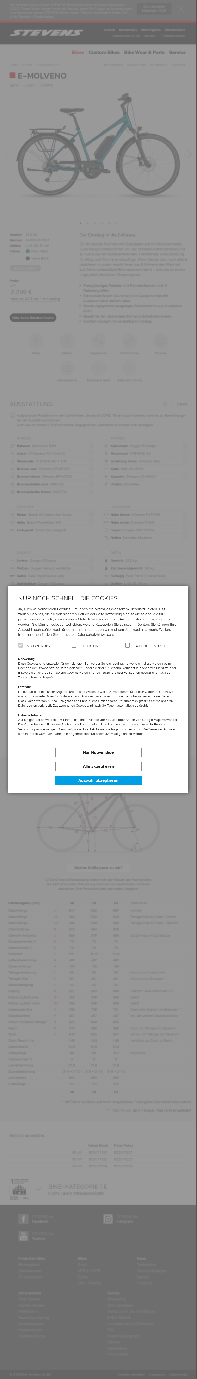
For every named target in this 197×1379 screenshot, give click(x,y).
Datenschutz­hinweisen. (95, 634)
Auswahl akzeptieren (98, 780)
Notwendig (38, 646)
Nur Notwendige (98, 752)
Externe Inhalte (151, 646)
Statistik (89, 646)
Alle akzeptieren (98, 766)
